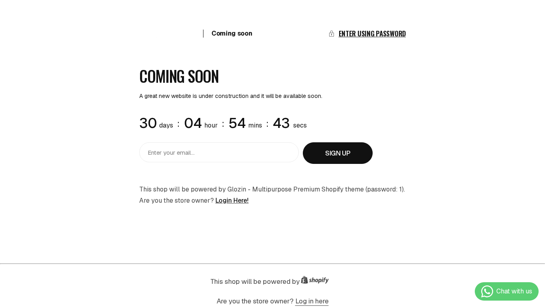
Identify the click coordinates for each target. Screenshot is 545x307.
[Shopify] (317, 281)
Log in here (312, 301)
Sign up (337, 153)
